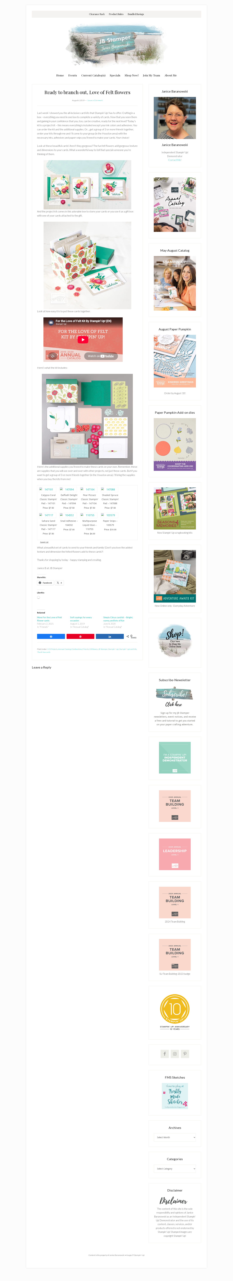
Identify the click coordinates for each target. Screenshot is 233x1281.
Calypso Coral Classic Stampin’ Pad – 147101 (48, 499)
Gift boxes (93, 649)
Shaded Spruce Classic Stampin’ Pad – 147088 (110, 499)
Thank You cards (43, 652)
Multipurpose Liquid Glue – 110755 (89, 525)
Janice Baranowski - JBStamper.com (116, 44)
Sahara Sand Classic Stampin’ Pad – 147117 (48, 525)
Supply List (44, 542)
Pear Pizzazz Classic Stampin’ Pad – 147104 (89, 499)
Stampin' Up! (113, 649)
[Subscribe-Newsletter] (175, 706)
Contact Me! (175, 159)
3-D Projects (52, 649)
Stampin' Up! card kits (128, 649)
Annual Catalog (64, 649)
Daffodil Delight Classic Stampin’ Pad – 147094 (69, 499)
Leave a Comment (95, 100)
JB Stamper (102, 649)
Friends (86, 649)
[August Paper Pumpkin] (175, 361)
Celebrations (76, 649)
